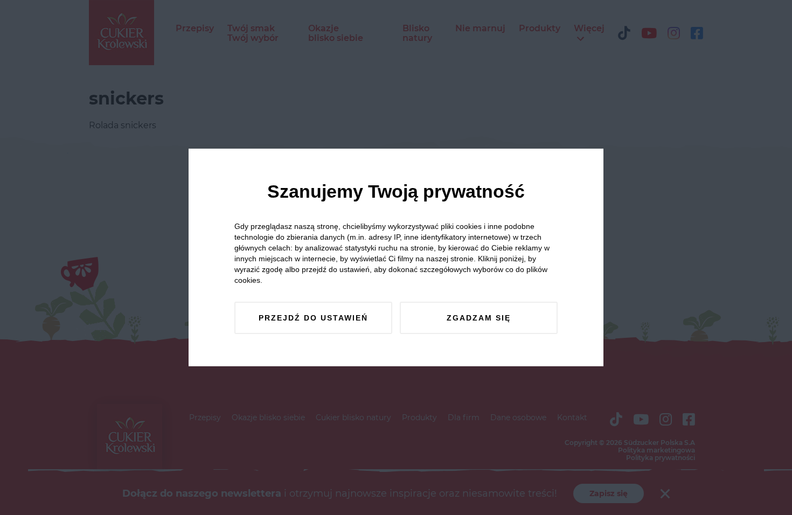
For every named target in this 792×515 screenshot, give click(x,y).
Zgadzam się (479, 318)
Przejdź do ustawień (313, 318)
